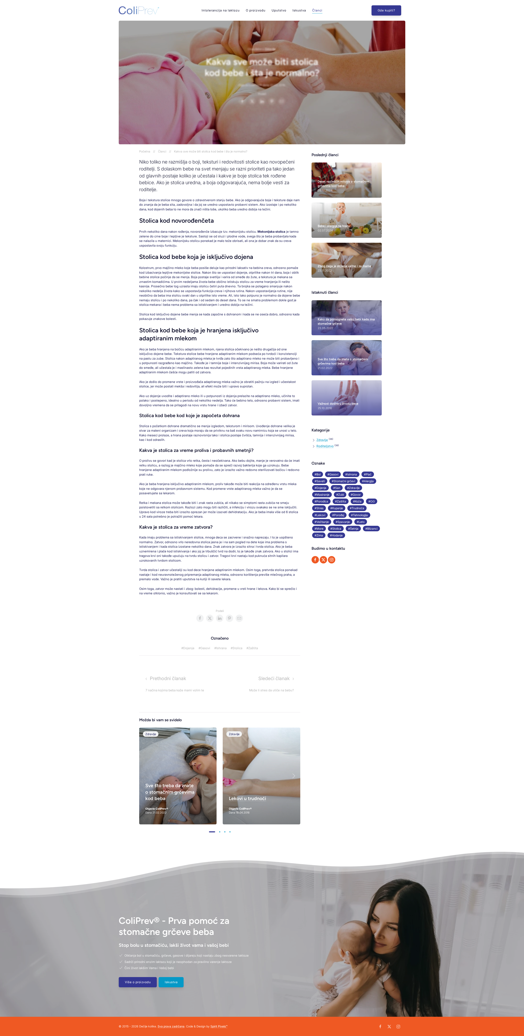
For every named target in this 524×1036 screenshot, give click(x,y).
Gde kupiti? (386, 10)
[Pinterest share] (272, 101)
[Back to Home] (139, 10)
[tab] (212, 831)
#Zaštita (252, 648)
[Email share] (281, 101)
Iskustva (299, 10)
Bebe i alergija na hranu (334, 226)
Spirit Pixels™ (218, 1026)
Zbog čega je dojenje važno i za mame (344, 266)
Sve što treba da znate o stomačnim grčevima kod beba (169, 792)
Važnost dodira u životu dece (338, 403)
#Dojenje (187, 648)
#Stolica (236, 648)
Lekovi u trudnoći (247, 798)
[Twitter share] (252, 101)
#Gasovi (204, 648)
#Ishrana (220, 648)
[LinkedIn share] (262, 101)
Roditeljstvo (325, 446)
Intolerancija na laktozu (221, 10)
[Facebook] (315, 559)
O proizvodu (255, 10)
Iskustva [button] (171, 982)
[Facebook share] (242, 101)
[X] (323, 559)
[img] (178, 776)
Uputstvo (279, 10)
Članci (317, 10)
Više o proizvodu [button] (138, 982)
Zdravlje (270, 49)
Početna (144, 151)
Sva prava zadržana (171, 1026)
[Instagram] (331, 559)
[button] (293, 775)
